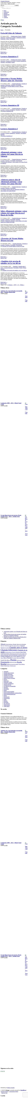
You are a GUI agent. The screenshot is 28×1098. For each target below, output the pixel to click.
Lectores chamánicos (21, 61)
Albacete (3, 644)
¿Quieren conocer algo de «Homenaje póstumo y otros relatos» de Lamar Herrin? (11, 182)
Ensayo (5, 679)
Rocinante (6, 702)
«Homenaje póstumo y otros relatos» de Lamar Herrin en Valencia (12, 154)
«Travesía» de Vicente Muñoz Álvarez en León (12, 239)
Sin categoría (7, 703)
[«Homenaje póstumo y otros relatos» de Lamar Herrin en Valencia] (14, 163)
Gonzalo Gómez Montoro (5, 653)
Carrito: (6, 8)
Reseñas (2, 134)
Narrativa (3, 62)
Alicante (14, 644)
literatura (14, 656)
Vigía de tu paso (13, 665)
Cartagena (22, 645)
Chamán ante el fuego (16, 36)
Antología (15, 266)
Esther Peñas (23, 652)
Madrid (18, 656)
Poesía (13, 62)
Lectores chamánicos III (10, 105)
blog (10, 645)
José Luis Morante (13, 655)
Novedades (12, 39)
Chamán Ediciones (5, 1)
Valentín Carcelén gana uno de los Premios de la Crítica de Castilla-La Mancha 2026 (15, 637)
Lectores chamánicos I (9, 129)
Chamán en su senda (11, 37)
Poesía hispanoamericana (9, 694)
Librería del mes (7, 685)
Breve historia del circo (16, 645)
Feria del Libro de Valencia (11, 33)
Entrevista (14, 652)
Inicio (2, 30)
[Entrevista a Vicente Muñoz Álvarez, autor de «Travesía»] (14, 87)
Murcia (5, 657)
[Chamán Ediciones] (2, 20)
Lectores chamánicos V (9, 56)
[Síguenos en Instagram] (4, 1071)
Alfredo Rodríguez (9, 644)
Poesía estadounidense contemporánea (13, 693)
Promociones (7, 698)
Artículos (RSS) (4, 1091)
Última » (22, 284)
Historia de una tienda (14, 653)
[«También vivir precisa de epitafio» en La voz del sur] (14, 270)
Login (2, 6)
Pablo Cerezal (19, 657)
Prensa (24, 267)
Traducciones (7, 705)
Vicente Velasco (7, 665)
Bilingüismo (7, 645)
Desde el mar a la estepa (9, 678)
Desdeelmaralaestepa (8, 652)
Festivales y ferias (5, 39)
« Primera (10, 284)
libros (12, 656)
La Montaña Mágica (22, 655)
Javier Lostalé (21, 653)
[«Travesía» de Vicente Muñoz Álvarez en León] (12, 246)
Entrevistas (7, 85)
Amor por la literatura (21, 644)
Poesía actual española (9, 691)
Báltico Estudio (10, 1087)
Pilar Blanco (7, 660)
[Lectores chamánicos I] (6, 136)
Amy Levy (3, 645)
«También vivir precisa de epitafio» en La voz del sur (11, 262)
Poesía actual (19, 660)
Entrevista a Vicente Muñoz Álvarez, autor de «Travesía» (12, 80)
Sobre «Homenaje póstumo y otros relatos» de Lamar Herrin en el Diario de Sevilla (14, 213)
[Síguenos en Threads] (2, 1071)
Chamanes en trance (21, 37)
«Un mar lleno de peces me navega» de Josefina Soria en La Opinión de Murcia (15, 635)
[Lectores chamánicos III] (7, 111)
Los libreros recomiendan (10, 686)
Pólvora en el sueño (13, 662)
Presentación (19, 160)
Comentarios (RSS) (13, 1091)
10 (18, 284)
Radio (5, 699)
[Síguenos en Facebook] (1, 1071)
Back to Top (3, 53)
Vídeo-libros (6, 706)
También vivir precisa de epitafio (12, 664)
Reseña (19, 662)
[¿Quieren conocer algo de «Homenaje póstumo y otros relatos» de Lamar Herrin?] (14, 190)
